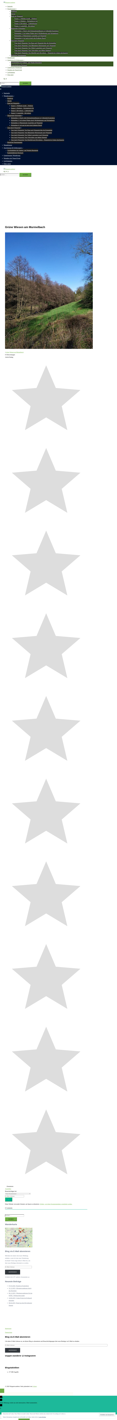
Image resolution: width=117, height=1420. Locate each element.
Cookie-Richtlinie (42, 1417)
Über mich (10, 75)
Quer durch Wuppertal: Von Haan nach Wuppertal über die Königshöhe (35, 43)
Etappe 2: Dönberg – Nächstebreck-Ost (26, 21)
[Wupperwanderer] (9, 2)
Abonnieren (12, 1272)
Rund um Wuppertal (17, 16)
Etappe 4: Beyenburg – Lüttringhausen (26, 23)
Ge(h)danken (11, 72)
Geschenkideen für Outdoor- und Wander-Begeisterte (26, 62)
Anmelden (8, 1189)
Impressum (8, 1328)
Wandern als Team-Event (14, 70)
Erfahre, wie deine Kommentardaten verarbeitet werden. (56, 1204)
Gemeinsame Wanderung (14, 67)
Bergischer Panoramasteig (18, 55)
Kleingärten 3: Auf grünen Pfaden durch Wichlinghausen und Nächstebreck (36, 33)
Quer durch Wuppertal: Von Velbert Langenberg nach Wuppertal (33, 48)
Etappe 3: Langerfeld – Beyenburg (25, 26)
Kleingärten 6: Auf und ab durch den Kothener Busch (30, 38)
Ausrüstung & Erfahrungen (15, 60)
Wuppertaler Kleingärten (18, 28)
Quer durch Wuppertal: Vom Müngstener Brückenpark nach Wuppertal (35, 45)
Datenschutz (8, 1332)
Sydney (35, 1386)
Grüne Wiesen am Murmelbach (15, 352)
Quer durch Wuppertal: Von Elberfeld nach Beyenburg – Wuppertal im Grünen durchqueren (41, 53)
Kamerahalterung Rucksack (19, 65)
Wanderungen (11, 9)
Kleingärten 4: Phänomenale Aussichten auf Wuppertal (30, 35)
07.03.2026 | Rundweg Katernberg (19, 1286)
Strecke (13, 14)
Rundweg (14, 11)
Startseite (10, 6)
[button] (5, 79)
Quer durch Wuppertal (17, 40)
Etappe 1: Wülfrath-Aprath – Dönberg (26, 18)
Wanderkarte (11, 57)
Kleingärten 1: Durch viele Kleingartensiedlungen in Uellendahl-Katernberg (36, 31)
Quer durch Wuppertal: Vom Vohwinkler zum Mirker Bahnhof (33, 50)
